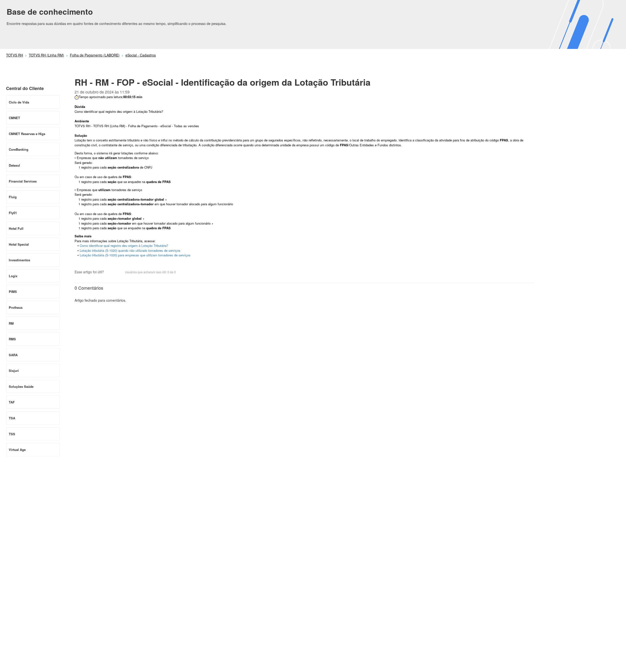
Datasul (14, 165)
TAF (12, 402)
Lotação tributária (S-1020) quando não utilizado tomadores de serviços (130, 250)
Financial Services (23, 181)
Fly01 (13, 212)
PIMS (13, 291)
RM (11, 323)
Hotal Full (16, 228)
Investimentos (19, 260)
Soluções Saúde (21, 386)
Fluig (13, 197)
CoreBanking (18, 149)
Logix (13, 276)
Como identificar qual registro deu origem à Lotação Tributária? (124, 245)
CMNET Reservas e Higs (27, 133)
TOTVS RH (14, 55)
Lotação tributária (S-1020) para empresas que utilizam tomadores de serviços (135, 255)
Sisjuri (14, 370)
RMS (12, 339)
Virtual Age (17, 449)
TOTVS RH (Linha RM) (46, 55)
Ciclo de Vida (19, 102)
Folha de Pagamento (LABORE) (95, 55)
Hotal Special (19, 244)
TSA (12, 418)
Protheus (15, 307)
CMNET (14, 117)
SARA (13, 355)
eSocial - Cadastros (140, 55)
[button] (110, 272)
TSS (12, 434)
